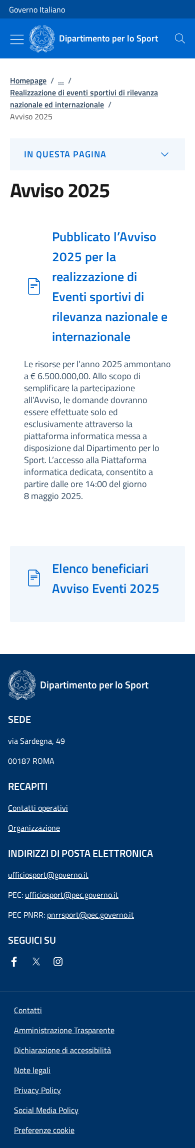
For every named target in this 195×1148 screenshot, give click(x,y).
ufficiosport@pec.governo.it (71, 895)
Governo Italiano (37, 9)
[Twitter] (38, 962)
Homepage (28, 80)
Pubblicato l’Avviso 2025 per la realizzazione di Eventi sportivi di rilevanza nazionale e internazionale (110, 286)
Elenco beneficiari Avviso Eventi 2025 (106, 578)
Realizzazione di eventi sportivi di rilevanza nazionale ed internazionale (84, 98)
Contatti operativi (38, 808)
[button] (44, 1130)
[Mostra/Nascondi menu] (17, 39)
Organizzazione (34, 828)
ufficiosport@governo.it (48, 875)
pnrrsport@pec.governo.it (90, 915)
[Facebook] (16, 962)
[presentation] (180, 38)
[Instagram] (60, 962)
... (61, 80)
